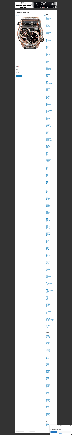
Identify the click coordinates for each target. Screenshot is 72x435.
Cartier (47, 60)
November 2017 (48, 372)
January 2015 (48, 412)
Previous (17, 15)
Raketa (47, 242)
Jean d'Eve (47, 162)
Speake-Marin (48, 271)
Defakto (47, 89)
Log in (47, 423)
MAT (47, 190)
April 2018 (47, 366)
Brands (27, 8)
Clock (47, 75)
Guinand (47, 141)
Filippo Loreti (48, 116)
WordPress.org (48, 426)
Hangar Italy (47, 145)
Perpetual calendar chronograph (50, 228)
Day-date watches (48, 85)
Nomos (47, 211)
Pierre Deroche (48, 234)
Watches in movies (48, 321)
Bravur (47, 48)
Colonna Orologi (48, 77)
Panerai (47, 221)
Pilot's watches (48, 235)
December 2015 (48, 399)
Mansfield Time (48, 183)
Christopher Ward (48, 69)
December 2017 (48, 371)
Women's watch (48, 325)
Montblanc (47, 204)
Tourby (47, 292)
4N (46, 17)
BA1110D (47, 35)
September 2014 (48, 416)
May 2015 (47, 407)
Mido (47, 200)
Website (17, 72)
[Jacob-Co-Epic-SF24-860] (31, 48)
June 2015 (47, 406)
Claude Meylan (48, 74)
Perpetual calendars (48, 229)
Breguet (47, 49)
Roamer (47, 253)
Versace (47, 312)
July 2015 (47, 405)
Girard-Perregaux (48, 125)
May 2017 (47, 379)
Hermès (47, 149)
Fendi (47, 112)
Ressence (47, 247)
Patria (47, 227)
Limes (47, 174)
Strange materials (48, 276)
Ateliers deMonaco (48, 31)
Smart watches (48, 269)
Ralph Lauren (48, 243)
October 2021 (48, 341)
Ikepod (47, 154)
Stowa (47, 275)
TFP (46, 282)
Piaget (47, 233)
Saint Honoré (48, 261)
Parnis (47, 225)
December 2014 (48, 413)
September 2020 (48, 350)
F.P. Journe (47, 106)
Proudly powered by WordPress (20, 431)
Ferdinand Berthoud (48, 113)
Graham (47, 133)
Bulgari (47, 55)
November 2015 (48, 400)
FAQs (47, 109)
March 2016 (47, 395)
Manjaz (47, 182)
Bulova (47, 56)
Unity (47, 306)
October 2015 (48, 401)
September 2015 (48, 402)
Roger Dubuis (48, 255)
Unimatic (47, 305)
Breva (47, 53)
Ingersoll (47, 155)
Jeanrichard (47, 163)
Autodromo (47, 33)
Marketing (47, 189)
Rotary (47, 260)
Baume (47, 39)
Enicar (47, 103)
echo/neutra (47, 97)
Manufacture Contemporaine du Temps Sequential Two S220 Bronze (34, 14)
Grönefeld (47, 139)
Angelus (47, 24)
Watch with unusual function (49, 320)
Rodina (47, 254)
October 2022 (48, 337)
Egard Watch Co (48, 98)
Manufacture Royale (48, 186)
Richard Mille (48, 249)
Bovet (47, 47)
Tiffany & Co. (48, 284)
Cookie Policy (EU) (23, 8)
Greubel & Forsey (48, 138)
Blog (19, 8)
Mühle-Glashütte (48, 206)
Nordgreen (47, 213)
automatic (47, 34)
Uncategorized (48, 304)
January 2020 (48, 351)
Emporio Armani (48, 102)
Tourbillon (47, 291)
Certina (47, 62)
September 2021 (48, 342)
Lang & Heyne (48, 170)
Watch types (30, 8)
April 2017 (47, 380)
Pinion (47, 236)
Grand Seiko (47, 134)
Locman (47, 176)
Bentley (47, 42)
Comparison (47, 78)
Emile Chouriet (48, 99)
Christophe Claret (48, 68)
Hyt (46, 153)
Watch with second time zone (50, 319)
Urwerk (47, 307)
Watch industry (48, 317)
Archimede (47, 28)
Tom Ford (47, 286)
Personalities (48, 232)
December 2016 (48, 385)
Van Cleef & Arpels (48, 311)
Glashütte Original (48, 127)
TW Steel (47, 299)
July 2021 (47, 344)
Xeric (47, 326)
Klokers (47, 168)
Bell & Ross (47, 41)
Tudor (47, 296)
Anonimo (47, 25)
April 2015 (47, 408)
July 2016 (47, 391)
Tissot (47, 285)
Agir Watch (47, 20)
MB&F (47, 191)
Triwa (47, 293)
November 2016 (48, 386)
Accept (54, 431)
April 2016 (47, 394)
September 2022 (48, 338)
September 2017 (48, 374)
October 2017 (48, 373)
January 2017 (48, 384)
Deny (60, 431)
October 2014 (48, 415)
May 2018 (47, 365)
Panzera (47, 222)
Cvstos (47, 81)
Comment (18, 57)
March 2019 (47, 358)
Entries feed (47, 424)
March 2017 (47, 381)
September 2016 (48, 388)
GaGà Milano (48, 124)
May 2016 (47, 393)
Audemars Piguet (48, 32)
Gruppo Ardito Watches (49, 140)
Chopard (47, 67)
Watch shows (48, 318)
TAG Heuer (47, 279)
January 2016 (48, 398)
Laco (47, 169)
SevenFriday (47, 263)
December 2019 (48, 352)
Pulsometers (47, 240)
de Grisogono (48, 88)
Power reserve (48, 239)
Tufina (47, 297)
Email (17, 69)
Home (17, 8)
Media (47, 197)
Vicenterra (47, 313)
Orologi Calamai (48, 219)
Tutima (47, 298)
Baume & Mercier (48, 40)
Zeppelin (47, 328)
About (36, 8)
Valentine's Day (48, 310)
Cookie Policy (60, 433)
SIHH (47, 264)
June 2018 (47, 364)
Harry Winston (48, 146)
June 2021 (47, 345)
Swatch (47, 278)
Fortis (47, 117)
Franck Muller (48, 118)
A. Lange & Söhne (48, 18)
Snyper (47, 270)
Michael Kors (48, 199)
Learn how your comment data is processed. (34, 78)
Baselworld (47, 38)
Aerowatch (47, 19)
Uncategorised (48, 303)
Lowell (47, 181)
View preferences (67, 431)
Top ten (47, 289)
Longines (47, 177)
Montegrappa (48, 205)
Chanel (47, 63)
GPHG (47, 132)
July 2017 (47, 377)
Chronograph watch (48, 70)
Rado (47, 241)
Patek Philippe (48, 226)
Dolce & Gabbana (48, 92)
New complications (48, 207)
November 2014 (48, 414)
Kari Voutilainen (48, 166)
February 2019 (48, 359)
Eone (47, 105)
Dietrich (47, 90)
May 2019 (47, 357)
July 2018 (47, 363)
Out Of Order (48, 220)
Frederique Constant (48, 120)
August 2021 (47, 343)
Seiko (47, 262)
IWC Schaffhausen (48, 159)
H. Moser (47, 142)
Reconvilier (47, 246)
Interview (47, 156)
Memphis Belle (48, 198)
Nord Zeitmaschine (48, 212)
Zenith (47, 327)
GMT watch (47, 131)
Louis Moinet (48, 180)
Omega (47, 215)
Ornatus (47, 218)
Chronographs (48, 71)
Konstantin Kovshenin (32, 431)
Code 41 (47, 76)
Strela (47, 277)
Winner (47, 324)
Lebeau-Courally (48, 173)
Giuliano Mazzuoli (48, 126)
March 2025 (47, 335)
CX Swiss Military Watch (49, 83)
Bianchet (47, 45)
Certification (47, 61)
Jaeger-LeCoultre (48, 160)
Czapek (47, 84)
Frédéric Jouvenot (48, 119)
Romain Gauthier (48, 257)
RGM (47, 248)
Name (17, 66)
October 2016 (48, 387)
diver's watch (48, 91)
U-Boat (47, 300)
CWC (47, 82)
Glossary (33, 8)
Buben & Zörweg (48, 54)
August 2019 (47, 356)
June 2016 (47, 392)
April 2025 (47, 334)
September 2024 (48, 336)
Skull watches (48, 268)
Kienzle (47, 167)
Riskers (47, 250)
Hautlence (47, 147)
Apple (47, 27)
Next (45, 15)
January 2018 (48, 370)
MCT (47, 192)
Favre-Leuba (47, 111)
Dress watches (48, 95)
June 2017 (47, 378)
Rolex (47, 256)
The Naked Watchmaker (49, 283)
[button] (70, 425)
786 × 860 (25, 14)
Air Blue (47, 21)
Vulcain (47, 314)
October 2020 (48, 349)
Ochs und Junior (48, 214)
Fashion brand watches (49, 110)
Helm (47, 148)
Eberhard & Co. (48, 96)
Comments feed (48, 425)
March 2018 (47, 367)
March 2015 (47, 409)
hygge (47, 152)
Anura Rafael (48, 26)
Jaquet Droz (47, 161)
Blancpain (47, 46)
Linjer (47, 175)
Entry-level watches (48, 104)
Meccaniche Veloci (48, 193)
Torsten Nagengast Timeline (49, 290)
